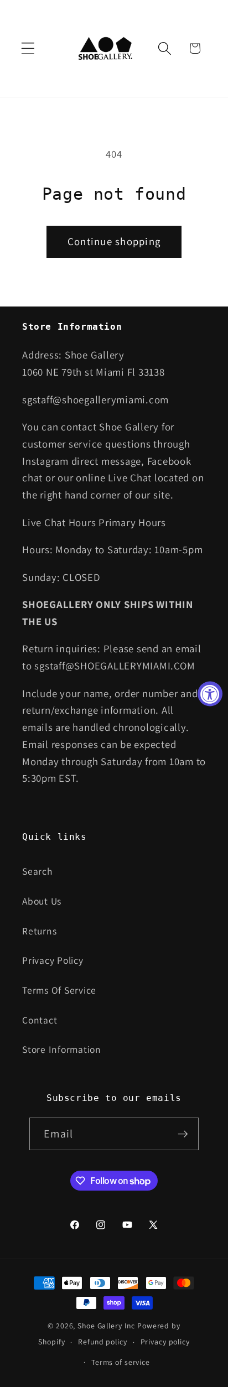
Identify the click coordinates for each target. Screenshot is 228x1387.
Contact (39, 1020)
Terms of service (120, 1362)
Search (37, 871)
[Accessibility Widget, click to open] (210, 693)
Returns (39, 930)
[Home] (106, 48)
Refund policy (102, 1342)
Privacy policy (165, 1342)
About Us (41, 901)
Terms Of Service (59, 990)
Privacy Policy (53, 960)
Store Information (61, 1049)
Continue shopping (114, 241)
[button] (28, 48)
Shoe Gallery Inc (106, 1326)
